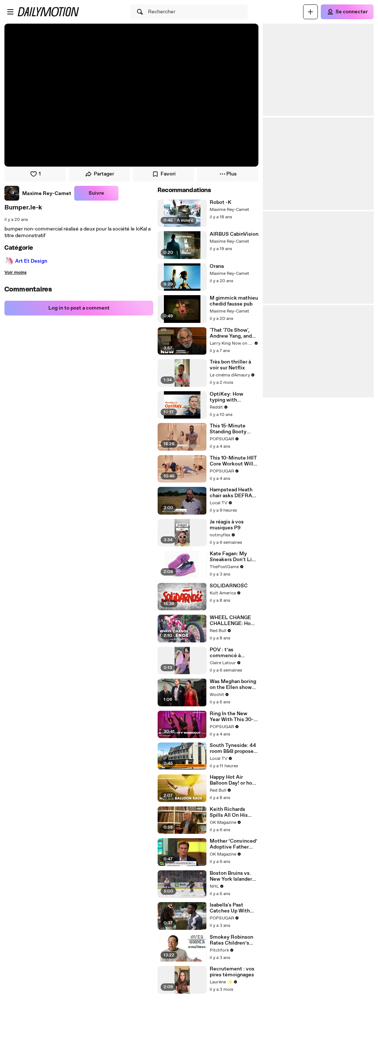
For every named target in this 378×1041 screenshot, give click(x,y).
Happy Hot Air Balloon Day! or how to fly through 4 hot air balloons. (233, 780)
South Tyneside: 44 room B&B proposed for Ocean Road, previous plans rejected (233, 748)
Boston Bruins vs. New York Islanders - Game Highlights (234, 876)
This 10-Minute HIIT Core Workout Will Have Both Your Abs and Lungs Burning (233, 461)
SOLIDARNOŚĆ (229, 586)
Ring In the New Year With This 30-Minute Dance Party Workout (233, 717)
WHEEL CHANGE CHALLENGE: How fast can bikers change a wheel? (232, 621)
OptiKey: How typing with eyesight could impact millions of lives (231, 397)
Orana (217, 266)
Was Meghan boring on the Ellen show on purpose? (233, 684)
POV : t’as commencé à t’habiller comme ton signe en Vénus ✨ (232, 653)
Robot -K (220, 202)
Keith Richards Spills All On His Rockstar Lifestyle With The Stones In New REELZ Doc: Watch (232, 812)
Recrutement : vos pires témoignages (232, 972)
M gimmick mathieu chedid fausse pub (234, 301)
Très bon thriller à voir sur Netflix (230, 365)
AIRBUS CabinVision (234, 234)
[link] (37, 193)
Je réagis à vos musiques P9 (227, 525)
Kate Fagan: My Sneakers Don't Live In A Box (234, 557)
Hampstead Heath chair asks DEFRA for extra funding (231, 493)
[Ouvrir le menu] (10, 11)
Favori (168, 174)
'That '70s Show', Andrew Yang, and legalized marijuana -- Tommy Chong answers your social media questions (233, 333)
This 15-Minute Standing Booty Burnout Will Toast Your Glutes (231, 429)
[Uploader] (310, 11)
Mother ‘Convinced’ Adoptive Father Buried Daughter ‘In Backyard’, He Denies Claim (233, 844)
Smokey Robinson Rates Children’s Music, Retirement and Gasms (232, 940)
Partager (104, 174)
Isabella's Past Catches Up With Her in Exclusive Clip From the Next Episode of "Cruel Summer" (232, 908)
